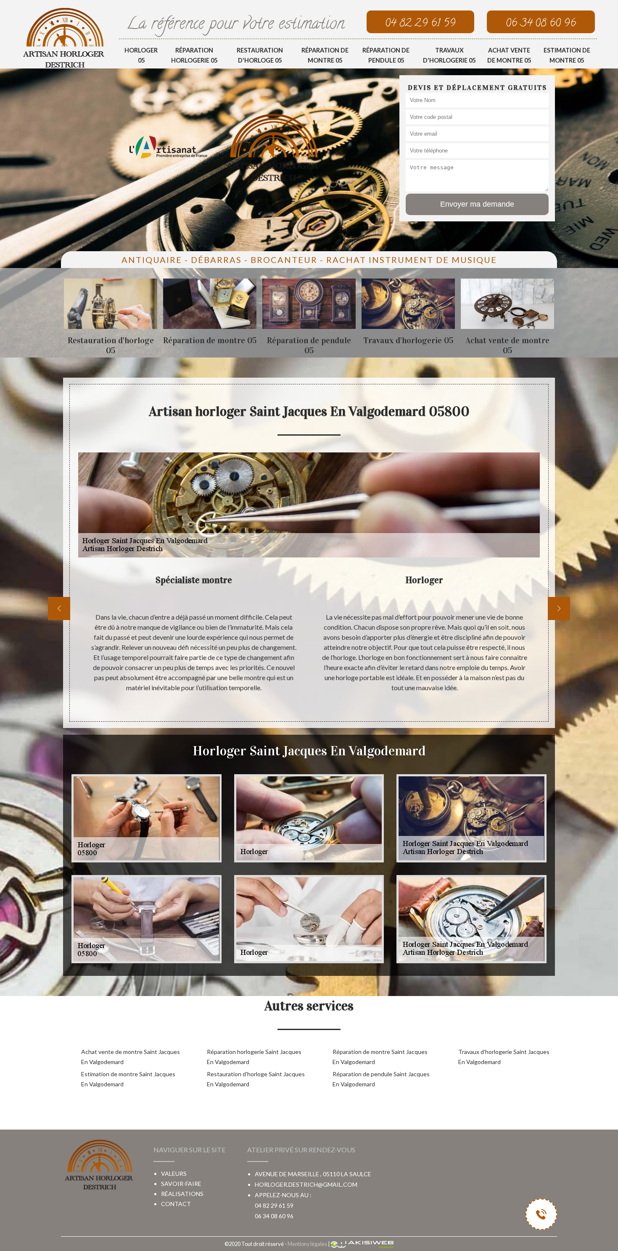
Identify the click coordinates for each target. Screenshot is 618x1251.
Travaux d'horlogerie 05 (449, 55)
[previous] (59, 608)
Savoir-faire (181, 1183)
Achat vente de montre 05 (509, 55)
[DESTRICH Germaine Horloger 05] (63, 37)
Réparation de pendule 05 (385, 55)
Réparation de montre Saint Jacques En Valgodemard (380, 1056)
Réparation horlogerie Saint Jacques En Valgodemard (254, 1056)
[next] (559, 608)
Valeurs (174, 1173)
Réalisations (182, 1193)
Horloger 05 (141, 55)
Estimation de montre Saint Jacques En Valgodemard (128, 1079)
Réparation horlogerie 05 (194, 55)
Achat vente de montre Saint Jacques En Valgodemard (130, 1056)
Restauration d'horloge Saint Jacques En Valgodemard (256, 1079)
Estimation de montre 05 (567, 55)
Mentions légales (307, 1243)
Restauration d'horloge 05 (260, 55)
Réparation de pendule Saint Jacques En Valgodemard (381, 1079)
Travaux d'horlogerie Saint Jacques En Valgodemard (503, 1056)
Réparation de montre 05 (325, 55)
